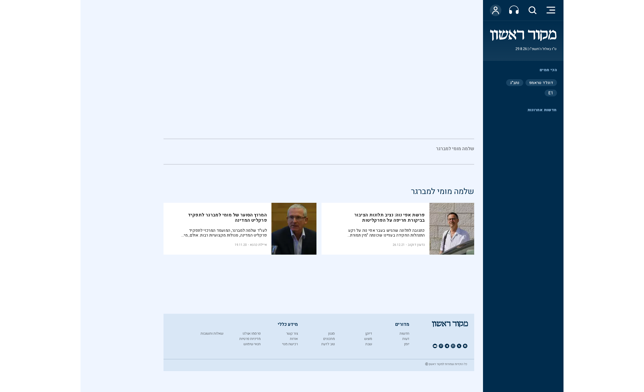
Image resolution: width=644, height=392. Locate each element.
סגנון (331, 333)
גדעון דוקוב (416, 244)
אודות (294, 338)
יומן (406, 344)
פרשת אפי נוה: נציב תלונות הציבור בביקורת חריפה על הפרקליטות (389, 218)
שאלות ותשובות (211, 333)
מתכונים (329, 338)
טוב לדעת (328, 344)
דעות (405, 338)
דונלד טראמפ (541, 83)
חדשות (404, 333)
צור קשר (292, 333)
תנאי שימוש (252, 344)
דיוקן (368, 333)
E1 (550, 93)
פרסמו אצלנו (252, 333)
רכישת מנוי (290, 344)
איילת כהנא (258, 244)
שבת (368, 344)
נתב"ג (514, 83)
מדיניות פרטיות (250, 338)
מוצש (368, 338)
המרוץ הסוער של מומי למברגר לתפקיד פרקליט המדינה (227, 218)
